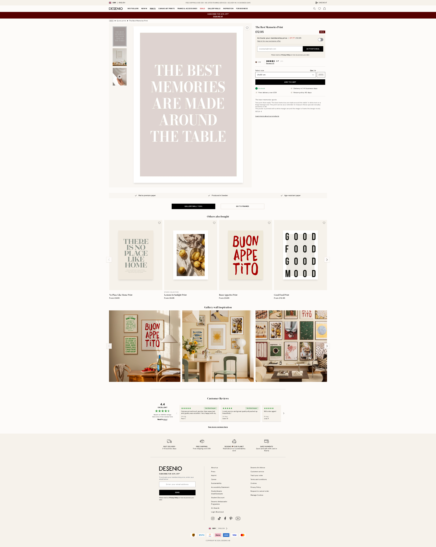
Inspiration (228, 9)
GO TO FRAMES (242, 206)
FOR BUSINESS (242, 9)
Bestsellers (133, 9)
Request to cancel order (260, 491)
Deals (202, 9)
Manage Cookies (257, 495)
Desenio (224, 541)
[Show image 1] (120, 36)
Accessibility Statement (220, 487)
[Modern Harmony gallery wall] (291, 346)
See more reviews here (218, 427)
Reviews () (270, 63)
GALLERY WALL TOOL (194, 206)
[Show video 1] (120, 77)
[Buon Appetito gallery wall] (144, 346)
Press (213, 472)
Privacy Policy (285, 55)
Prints (153, 9)
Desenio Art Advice (258, 468)
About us (214, 468)
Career (214, 479)
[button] (321, 75)
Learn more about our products (267, 116)
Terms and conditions (259, 479)
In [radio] (315, 70)
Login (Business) (217, 512)
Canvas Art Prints (166, 9)
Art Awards (215, 508)
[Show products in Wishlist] (319, 8)
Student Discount (217, 498)
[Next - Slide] (327, 259)
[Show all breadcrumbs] (111, 21)
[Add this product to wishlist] (247, 27)
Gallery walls (214, 9)
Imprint (214, 475)
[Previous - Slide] (109, 259)
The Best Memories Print (138, 21)
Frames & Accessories (187, 9)
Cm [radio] (311, 70)
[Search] (314, 8)
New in (144, 9)
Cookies (254, 483)
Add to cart (290, 82)
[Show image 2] (120, 57)
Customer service (257, 472)
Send (177, 492)
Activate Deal (313, 49)
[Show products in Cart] (324, 8)
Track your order (257, 475)
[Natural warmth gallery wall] (218, 346)
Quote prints (121, 21)
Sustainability (216, 483)
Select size (259, 70)
